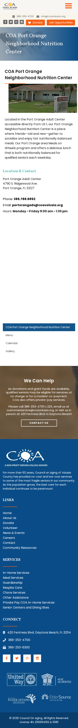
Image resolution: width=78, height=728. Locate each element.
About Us (9, 518)
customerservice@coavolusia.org (30, 410)
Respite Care (12, 587)
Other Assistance (16, 597)
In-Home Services (16, 573)
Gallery (10, 351)
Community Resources (20, 548)
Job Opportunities (61, 22)
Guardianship (13, 582)
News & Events (14, 533)
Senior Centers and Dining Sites (26, 607)
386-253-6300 (19, 647)
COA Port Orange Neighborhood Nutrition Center (38, 327)
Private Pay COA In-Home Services (29, 602)
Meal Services (13, 577)
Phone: (19, 199)
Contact (9, 543)
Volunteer (10, 528)
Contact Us (38, 423)
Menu (9, 335)
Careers (9, 538)
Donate (38, 22)
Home (7, 513)
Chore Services (14, 592)
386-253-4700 (19, 640)
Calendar (12, 343)
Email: (33, 205)
